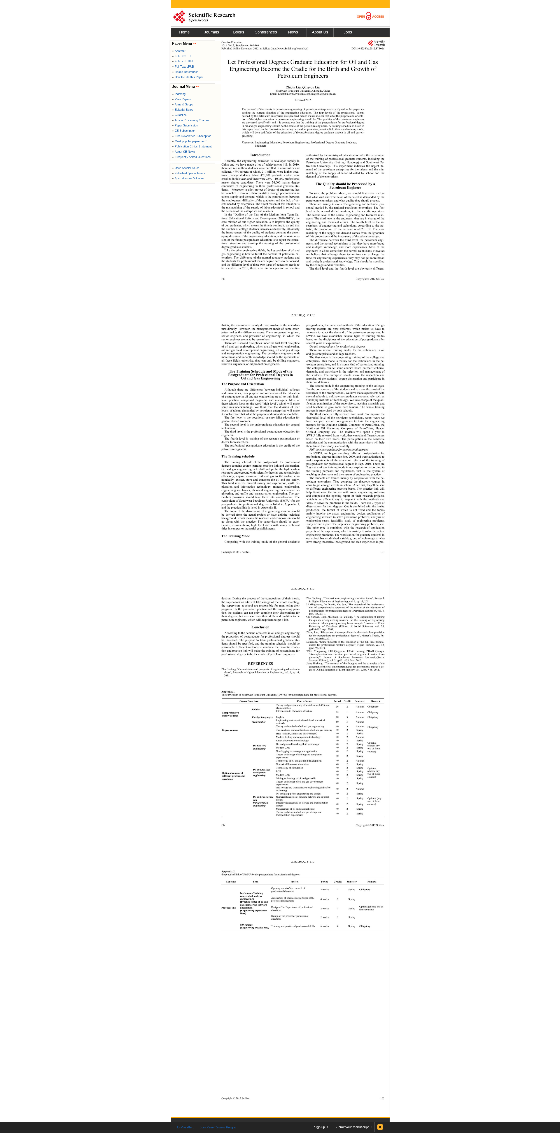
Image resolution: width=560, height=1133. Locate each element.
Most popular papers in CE (190, 141)
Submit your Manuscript (351, 1127)
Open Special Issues (185, 168)
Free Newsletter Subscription (191, 136)
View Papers (181, 99)
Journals (211, 32)
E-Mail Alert (185, 1127)
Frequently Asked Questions (191, 157)
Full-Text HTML (183, 61)
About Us (320, 32)
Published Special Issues (188, 173)
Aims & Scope (182, 104)
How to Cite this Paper (187, 77)
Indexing (179, 94)
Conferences (266, 32)
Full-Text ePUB (183, 66)
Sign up (319, 1127)
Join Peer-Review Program (219, 1127)
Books (238, 32)
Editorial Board (182, 109)
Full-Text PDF (182, 56)
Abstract (179, 51)
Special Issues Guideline (188, 178)
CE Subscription (183, 130)
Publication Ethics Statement (192, 146)
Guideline (179, 115)
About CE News (183, 151)
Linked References (185, 72)
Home (184, 32)
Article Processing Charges (190, 120)
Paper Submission (185, 125)
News (293, 32)
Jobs (348, 32)
